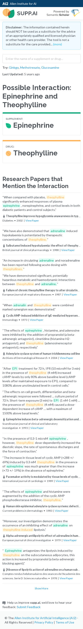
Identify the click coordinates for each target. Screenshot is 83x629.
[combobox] (41, 57)
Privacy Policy (43, 622)
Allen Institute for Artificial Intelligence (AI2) (45, 618)
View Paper (32, 220)
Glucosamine (50, 67)
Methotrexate (30, 67)
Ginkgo (14, 67)
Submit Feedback (29, 607)
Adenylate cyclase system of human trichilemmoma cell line (43, 353)
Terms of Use (65, 622)
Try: (5, 67)
